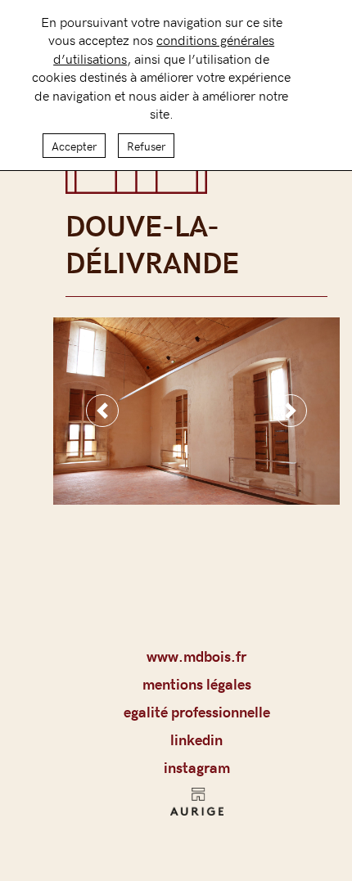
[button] (102, 410)
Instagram (197, 767)
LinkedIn (196, 739)
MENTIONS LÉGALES (196, 683)
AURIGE (196, 806)
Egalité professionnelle (197, 711)
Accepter (74, 145)
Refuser (146, 145)
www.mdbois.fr (196, 656)
